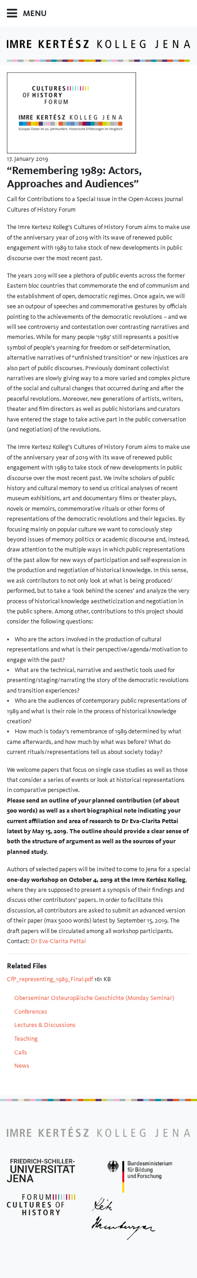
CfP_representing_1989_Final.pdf (50, 979)
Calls (20, 1052)
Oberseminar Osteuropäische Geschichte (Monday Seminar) (94, 998)
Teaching (26, 1038)
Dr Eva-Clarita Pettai (58, 941)
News (21, 1065)
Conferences (30, 1011)
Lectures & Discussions (45, 1025)
